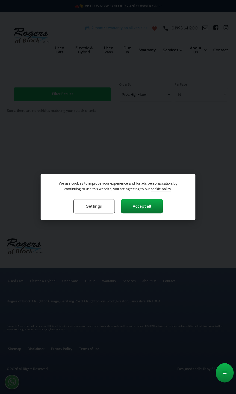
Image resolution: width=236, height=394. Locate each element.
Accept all (142, 206)
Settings (94, 206)
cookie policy (161, 189)
